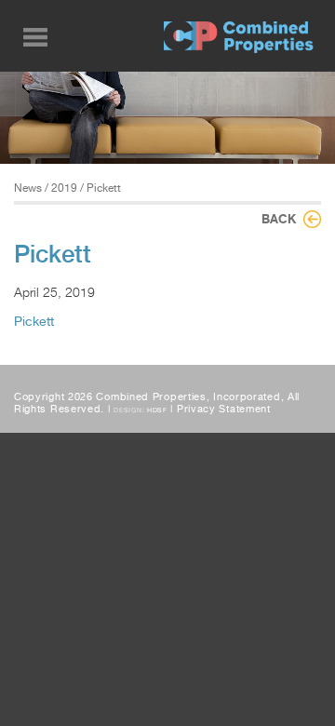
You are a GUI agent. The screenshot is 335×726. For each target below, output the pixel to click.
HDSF (157, 410)
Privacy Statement (224, 409)
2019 (64, 188)
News (28, 188)
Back (278, 218)
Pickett (34, 321)
